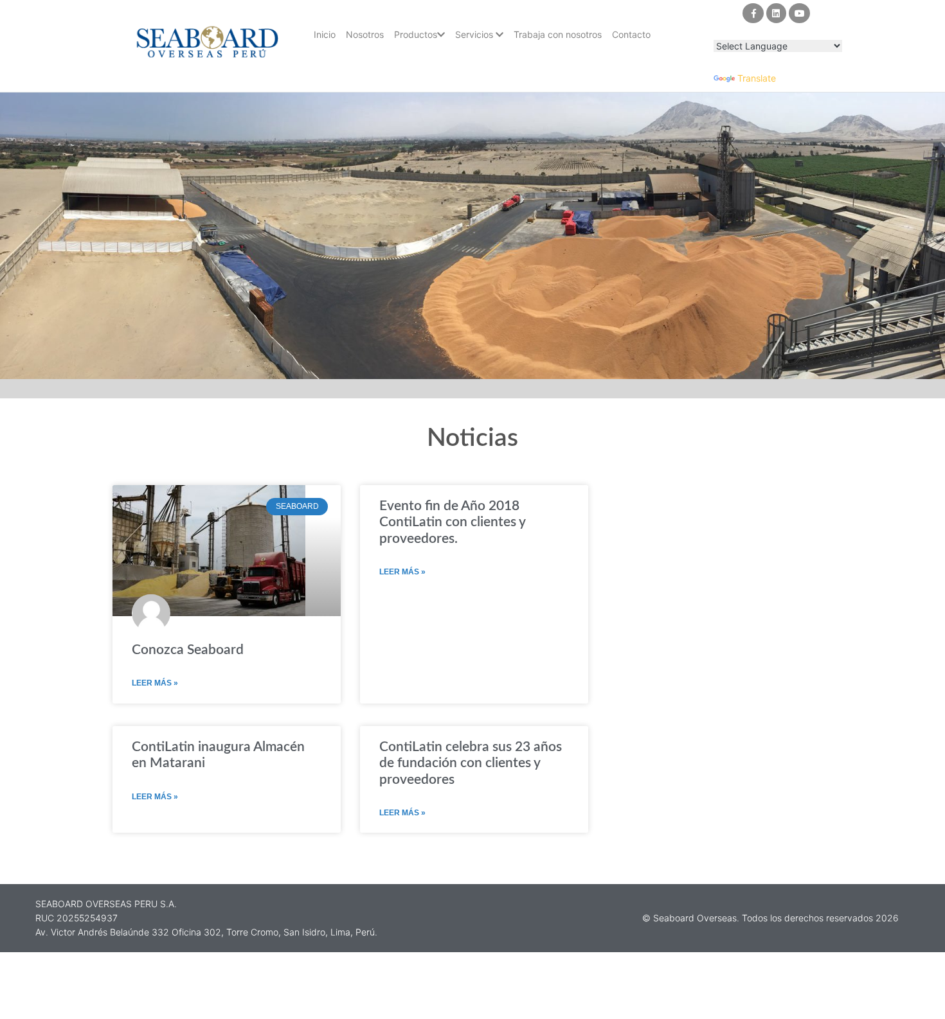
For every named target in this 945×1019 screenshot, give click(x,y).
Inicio (325, 34)
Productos (415, 34)
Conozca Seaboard (188, 650)
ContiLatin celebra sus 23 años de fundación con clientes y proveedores (470, 763)
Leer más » (155, 682)
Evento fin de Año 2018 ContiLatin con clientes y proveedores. (452, 522)
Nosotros (365, 34)
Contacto (631, 34)
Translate (756, 78)
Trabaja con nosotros (558, 34)
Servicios (475, 34)
